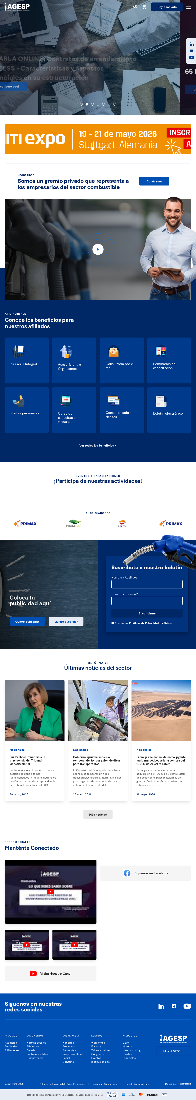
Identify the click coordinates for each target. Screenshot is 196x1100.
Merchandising (131, 1050)
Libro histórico (127, 1044)
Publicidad (11, 1046)
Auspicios (11, 1042)
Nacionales (17, 750)
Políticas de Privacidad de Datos (150, 623)
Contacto (68, 1061)
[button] (81, 104)
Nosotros (68, 1042)
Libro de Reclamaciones (137, 1083)
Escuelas (96, 1046)
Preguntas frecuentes (69, 1048)
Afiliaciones (12, 1050)
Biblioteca (33, 1046)
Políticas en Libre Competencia (37, 1055)
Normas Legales (36, 1042)
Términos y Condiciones (104, 1083)
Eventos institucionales (100, 1059)
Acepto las (143, 623)
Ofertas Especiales (129, 1055)
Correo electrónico (124, 594)
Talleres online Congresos (100, 1052)
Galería (31, 1050)
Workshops (98, 1042)
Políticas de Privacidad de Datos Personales (62, 1083)
